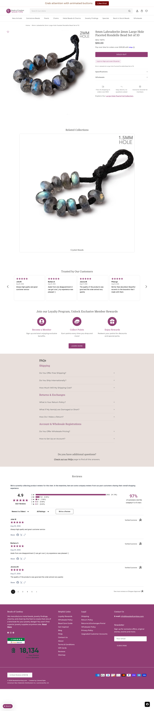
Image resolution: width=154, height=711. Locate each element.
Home (28, 25)
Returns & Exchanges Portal (93, 623)
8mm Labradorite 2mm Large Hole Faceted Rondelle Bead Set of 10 (55, 25)
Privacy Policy (87, 630)
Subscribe (122, 646)
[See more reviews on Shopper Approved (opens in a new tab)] (25, 535)
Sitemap (61, 655)
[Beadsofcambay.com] (15, 11)
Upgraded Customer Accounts (94, 634)
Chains (56, 18)
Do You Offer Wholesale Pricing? (54, 431)
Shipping (85, 616)
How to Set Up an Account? (52, 438)
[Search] (129, 11)
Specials (105, 18)
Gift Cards (62, 648)
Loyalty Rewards (65, 616)
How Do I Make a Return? (51, 417)
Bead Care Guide (65, 623)
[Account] (136, 11)
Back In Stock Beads (121, 18)
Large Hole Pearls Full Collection (119, 96)
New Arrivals (17, 18)
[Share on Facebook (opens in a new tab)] (17, 535)
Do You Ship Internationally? (52, 380)
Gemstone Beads (33, 18)
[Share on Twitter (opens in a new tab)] (21, 535)
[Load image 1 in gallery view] (48, 72)
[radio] (77, 494)
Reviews (61, 652)
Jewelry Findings (91, 18)
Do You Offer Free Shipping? (52, 373)
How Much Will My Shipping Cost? (55, 388)
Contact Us (63, 637)
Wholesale (138, 18)
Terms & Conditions (66, 644)
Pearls (46, 18)
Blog (60, 630)
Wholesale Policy (65, 620)
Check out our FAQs (63, 459)
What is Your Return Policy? (52, 402)
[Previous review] (7, 286)
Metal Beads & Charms (72, 18)
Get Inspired (63, 627)
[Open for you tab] (147, 704)
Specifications (101, 72)
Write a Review (64, 512)
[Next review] (146, 286)
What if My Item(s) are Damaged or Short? (59, 409)
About (60, 641)
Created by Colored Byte (37, 680)
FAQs (60, 634)
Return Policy (87, 620)
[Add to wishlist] (8, 32)
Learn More (77, 346)
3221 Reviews (22, 504)
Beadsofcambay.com (19, 680)
